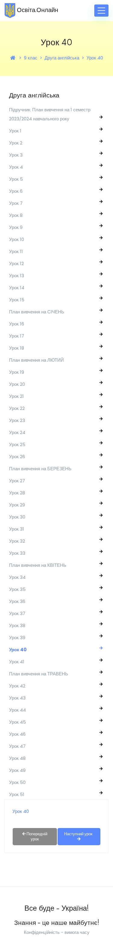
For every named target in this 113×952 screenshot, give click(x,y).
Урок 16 (16, 324)
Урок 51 (16, 794)
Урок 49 (17, 770)
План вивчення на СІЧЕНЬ (36, 312)
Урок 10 (16, 239)
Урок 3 (16, 155)
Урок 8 (16, 215)
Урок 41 (16, 661)
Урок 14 (16, 287)
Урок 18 (16, 348)
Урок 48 (17, 758)
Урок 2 (15, 143)
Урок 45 (17, 722)
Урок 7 (16, 203)
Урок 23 (17, 420)
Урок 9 (16, 227)
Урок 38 (17, 625)
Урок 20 (17, 384)
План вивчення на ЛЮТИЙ (36, 360)
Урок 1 (15, 131)
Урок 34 (17, 577)
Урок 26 (17, 456)
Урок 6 (16, 191)
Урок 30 (17, 517)
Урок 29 (17, 505)
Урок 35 (17, 589)
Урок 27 (17, 481)
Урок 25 (17, 444)
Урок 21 (16, 396)
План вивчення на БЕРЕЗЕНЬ (40, 468)
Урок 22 (17, 408)
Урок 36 (17, 601)
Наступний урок (78, 833)
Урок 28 (17, 493)
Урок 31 (16, 529)
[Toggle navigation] (101, 11)
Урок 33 (17, 553)
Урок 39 (17, 637)
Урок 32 (17, 541)
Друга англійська (62, 58)
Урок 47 (17, 746)
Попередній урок (36, 836)
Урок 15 (16, 300)
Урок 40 (94, 58)
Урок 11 (16, 251)
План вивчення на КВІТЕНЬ (37, 565)
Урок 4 (16, 167)
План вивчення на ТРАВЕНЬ (38, 674)
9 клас (30, 58)
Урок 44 (17, 710)
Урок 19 (16, 372)
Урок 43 (17, 698)
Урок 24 (17, 432)
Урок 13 (16, 275)
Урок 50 (17, 782)
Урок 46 (17, 734)
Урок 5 (16, 179)
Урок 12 (16, 263)
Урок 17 (16, 336)
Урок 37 (17, 613)
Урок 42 (17, 686)
